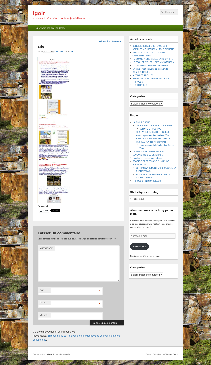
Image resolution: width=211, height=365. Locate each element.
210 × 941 (60, 51)
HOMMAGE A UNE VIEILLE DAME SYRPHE (153, 58)
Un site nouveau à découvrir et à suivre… (151, 65)
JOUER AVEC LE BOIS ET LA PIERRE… (155, 125)
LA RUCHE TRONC (141, 122)
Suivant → (116, 41)
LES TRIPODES (140, 84)
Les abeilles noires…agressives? (147, 157)
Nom (42, 289)
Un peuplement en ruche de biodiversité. (151, 68)
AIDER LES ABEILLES (143, 75)
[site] (54, 202)
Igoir (39, 13)
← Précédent (104, 41)
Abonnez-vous (139, 246)
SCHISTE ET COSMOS (150, 128)
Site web (44, 314)
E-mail (43, 302)
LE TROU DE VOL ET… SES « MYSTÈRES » (153, 62)
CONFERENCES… (141, 71)
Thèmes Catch (171, 354)
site (71, 51)
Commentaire (46, 247)
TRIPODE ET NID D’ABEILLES (147, 180)
